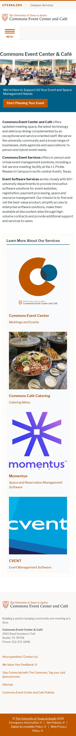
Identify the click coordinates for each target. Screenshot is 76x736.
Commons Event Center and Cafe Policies (28, 692)
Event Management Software (30, 567)
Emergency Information (24, 722)
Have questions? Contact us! (20, 657)
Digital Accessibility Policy (27, 726)
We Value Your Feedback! (18, 664)
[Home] (35, 17)
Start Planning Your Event (25, 103)
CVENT (15, 561)
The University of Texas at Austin (35, 718)
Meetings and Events (24, 322)
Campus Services (41, 5)
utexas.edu (12, 5)
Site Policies (53, 722)
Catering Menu (19, 402)
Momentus (18, 476)
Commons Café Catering (29, 396)
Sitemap (7, 684)
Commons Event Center (29, 316)
